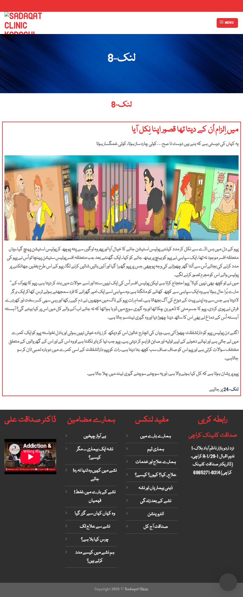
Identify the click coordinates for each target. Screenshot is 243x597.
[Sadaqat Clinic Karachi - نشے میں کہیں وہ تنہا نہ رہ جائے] (26, 23)
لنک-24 (231, 389)
